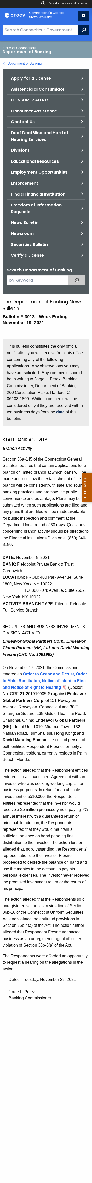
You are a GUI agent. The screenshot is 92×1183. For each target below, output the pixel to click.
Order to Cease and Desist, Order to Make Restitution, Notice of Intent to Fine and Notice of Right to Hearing (45, 680)
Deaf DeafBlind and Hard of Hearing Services (39, 136)
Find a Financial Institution (38, 194)
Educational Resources (35, 161)
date (60, 412)
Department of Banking (25, 63)
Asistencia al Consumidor (38, 89)
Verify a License (27, 255)
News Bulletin (24, 222)
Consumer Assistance (34, 111)
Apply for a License (31, 78)
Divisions (20, 150)
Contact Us (23, 122)
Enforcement (24, 183)
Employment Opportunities (39, 172)
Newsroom (22, 233)
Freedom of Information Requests (36, 208)
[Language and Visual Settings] (83, 16)
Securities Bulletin (29, 244)
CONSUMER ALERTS (30, 100)
